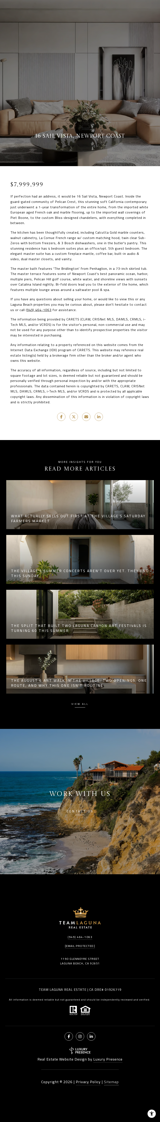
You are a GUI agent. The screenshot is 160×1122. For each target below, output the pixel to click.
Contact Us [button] (80, 811)
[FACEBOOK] (69, 1036)
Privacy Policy (88, 1081)
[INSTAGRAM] (80, 1036)
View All (80, 704)
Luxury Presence (107, 1059)
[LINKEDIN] (91, 1036)
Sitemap (111, 1081)
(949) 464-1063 (38, 310)
